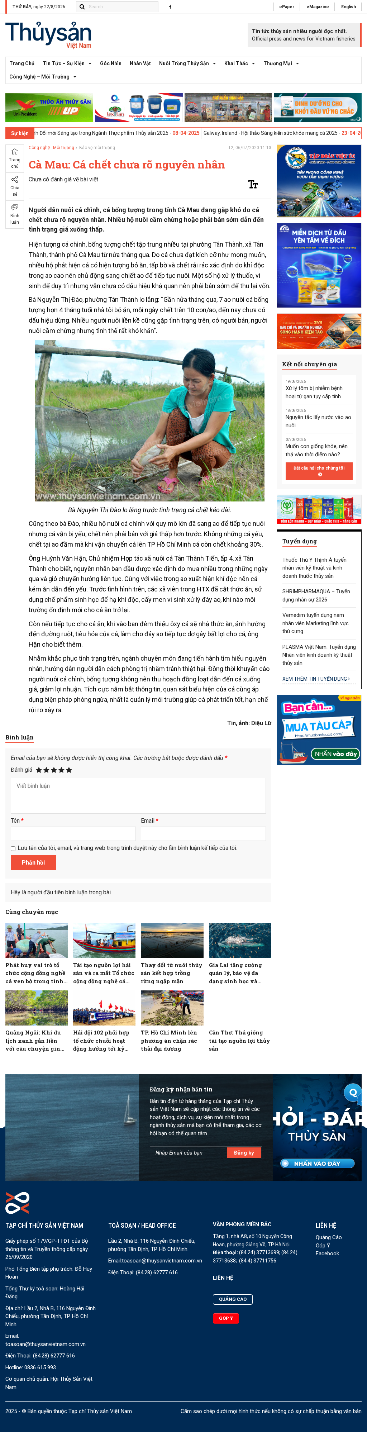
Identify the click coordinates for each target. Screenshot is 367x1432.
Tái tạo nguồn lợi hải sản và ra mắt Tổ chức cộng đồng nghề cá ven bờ (103, 973)
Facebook (327, 1253)
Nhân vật (140, 63)
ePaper (286, 6)
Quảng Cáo (329, 1237)
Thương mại (277, 63)
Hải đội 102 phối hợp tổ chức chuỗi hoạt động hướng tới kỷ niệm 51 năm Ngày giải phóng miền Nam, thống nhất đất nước (104, 1041)
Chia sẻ (14, 191)
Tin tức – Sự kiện (64, 63)
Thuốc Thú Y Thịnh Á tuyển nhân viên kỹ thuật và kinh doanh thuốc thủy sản (314, 568)
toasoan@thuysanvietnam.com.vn (45, 1344)
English (348, 6)
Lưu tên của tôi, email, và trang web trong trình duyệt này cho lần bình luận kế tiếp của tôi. (127, 848)
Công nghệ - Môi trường (51, 147)
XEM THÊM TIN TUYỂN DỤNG (315, 679)
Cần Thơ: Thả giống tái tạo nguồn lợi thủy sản (239, 1040)
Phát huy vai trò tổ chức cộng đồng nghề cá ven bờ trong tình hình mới (35, 973)
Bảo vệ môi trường (97, 147)
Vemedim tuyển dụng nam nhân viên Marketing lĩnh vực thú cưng (315, 623)
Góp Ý (323, 1245)
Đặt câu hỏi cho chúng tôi (319, 468)
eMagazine (317, 6)
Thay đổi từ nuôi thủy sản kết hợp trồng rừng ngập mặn (171, 973)
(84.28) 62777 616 (54, 1355)
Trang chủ (21, 63)
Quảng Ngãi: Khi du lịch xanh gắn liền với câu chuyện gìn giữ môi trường (33, 1041)
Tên (17, 820)
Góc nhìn (110, 63)
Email (149, 820)
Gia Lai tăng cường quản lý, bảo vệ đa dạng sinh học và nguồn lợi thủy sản (235, 973)
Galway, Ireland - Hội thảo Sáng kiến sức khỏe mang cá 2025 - (231, 133)
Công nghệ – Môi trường (39, 77)
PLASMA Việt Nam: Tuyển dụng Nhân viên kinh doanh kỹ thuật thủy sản (319, 655)
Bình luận (14, 219)
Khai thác (236, 63)
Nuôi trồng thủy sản (184, 63)
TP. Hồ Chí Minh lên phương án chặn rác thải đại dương (169, 1040)
